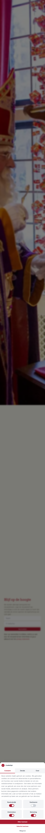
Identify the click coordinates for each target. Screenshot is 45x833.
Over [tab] (37, 771)
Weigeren (22, 831)
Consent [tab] (7, 771)
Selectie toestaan (22, 826)
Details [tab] (22, 771)
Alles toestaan (22, 822)
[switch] (11, 805)
